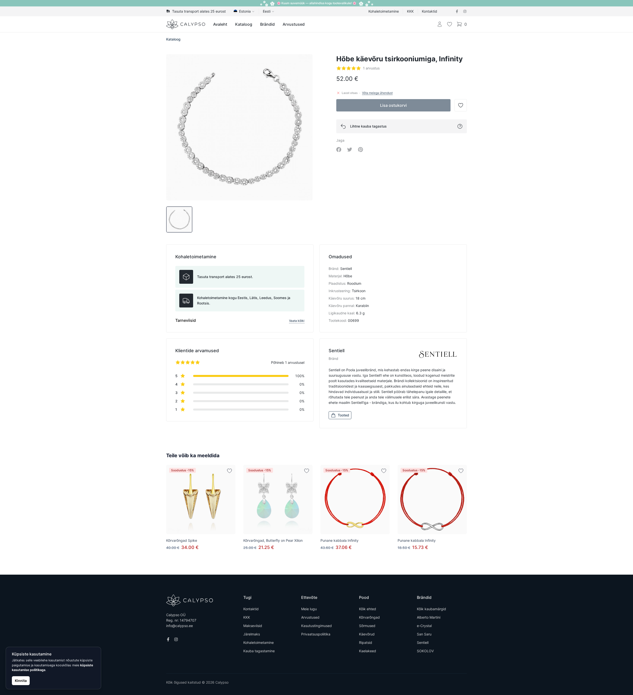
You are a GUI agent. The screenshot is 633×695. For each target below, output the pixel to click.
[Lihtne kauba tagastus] (460, 126)
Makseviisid (252, 626)
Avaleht (220, 24)
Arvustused (294, 24)
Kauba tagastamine (259, 651)
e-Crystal (424, 626)
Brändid (267, 24)
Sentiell (423, 642)
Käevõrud (367, 634)
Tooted (343, 415)
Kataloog (243, 24)
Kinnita (21, 680)
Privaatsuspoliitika (315, 634)
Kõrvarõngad (369, 617)
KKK (410, 11)
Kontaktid (429, 11)
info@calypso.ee (179, 626)
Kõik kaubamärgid (431, 609)
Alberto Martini (428, 617)
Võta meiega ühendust (377, 93)
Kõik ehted (367, 609)
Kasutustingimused (316, 626)
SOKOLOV (425, 651)
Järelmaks (251, 634)
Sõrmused (367, 626)
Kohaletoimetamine (383, 11)
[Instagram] (465, 11)
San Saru (424, 634)
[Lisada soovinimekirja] (229, 471)
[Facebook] (457, 11)
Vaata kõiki (296, 321)
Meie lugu (309, 609)
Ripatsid (365, 642)
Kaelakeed (367, 651)
